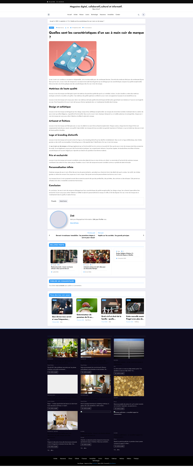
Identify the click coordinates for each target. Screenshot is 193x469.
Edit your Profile (98, 219)
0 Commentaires (88, 27)
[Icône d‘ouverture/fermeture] (48, 15)
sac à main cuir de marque (58, 146)
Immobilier (111, 15)
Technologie (94, 15)
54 (51, 450)
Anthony (109, 322)
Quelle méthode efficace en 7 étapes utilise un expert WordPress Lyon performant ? (62, 398)
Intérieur (50, 431)
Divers (51, 27)
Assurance (103, 15)
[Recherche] (139, 15)
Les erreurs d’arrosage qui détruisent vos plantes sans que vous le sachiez (60, 361)
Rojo (119, 251)
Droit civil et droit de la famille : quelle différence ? (84, 317)
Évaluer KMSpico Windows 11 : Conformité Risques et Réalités (125, 254)
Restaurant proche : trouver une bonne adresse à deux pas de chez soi (62, 267)
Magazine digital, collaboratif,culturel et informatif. (96, 6)
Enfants (77, 458)
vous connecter (60, 286)
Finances (84, 458)
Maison (81, 15)
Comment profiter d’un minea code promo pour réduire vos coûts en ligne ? (96, 398)
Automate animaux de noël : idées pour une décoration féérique (94, 267)
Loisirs (87, 15)
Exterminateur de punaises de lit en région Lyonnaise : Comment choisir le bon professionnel (57, 315)
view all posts (74, 223)
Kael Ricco (60, 320)
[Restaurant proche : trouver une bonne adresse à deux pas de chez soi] (64, 256)
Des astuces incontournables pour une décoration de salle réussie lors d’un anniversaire (59, 435)
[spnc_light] (143, 14)
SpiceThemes (113, 463)
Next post (100, 233)
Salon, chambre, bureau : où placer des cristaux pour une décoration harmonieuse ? (94, 361)
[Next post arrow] (143, 235)
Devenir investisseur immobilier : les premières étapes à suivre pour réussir (75, 236)
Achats (75, 15)
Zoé (68, 27)
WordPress (94, 463)
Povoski (54, 265)
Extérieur (50, 358)
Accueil (69, 15)
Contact (118, 15)
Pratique (136, 458)
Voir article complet (52, 372)
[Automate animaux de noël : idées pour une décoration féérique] (96, 256)
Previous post (91, 233)
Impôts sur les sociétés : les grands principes (113, 235)
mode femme (61, 27)
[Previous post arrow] (49, 235)
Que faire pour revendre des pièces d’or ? (127, 399)
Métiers (129, 458)
